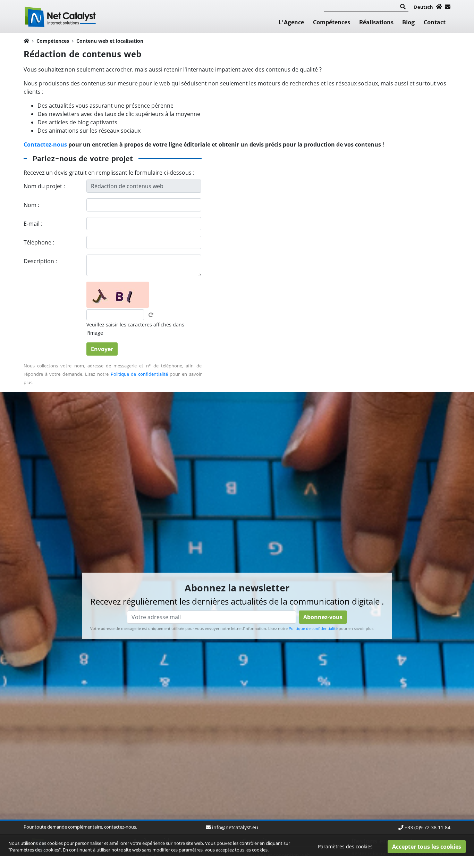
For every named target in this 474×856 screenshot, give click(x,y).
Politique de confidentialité (139, 374)
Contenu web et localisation (109, 41)
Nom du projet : (44, 186)
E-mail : (33, 223)
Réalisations (376, 22)
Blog (408, 22)
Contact (435, 22)
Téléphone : (39, 242)
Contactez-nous (45, 144)
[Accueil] (439, 6)
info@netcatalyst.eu (235, 827)
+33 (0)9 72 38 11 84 (427, 827)
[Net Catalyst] (61, 15)
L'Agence (291, 22)
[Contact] (447, 6)
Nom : (31, 205)
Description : (40, 261)
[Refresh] (150, 315)
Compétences (331, 22)
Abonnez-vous (322, 617)
